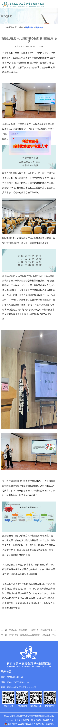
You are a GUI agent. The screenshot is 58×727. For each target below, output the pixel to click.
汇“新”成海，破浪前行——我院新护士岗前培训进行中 (32, 635)
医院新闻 (39, 27)
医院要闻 (29, 27)
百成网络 (50, 724)
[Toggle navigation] (53, 4)
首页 (21, 27)
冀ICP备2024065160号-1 (42, 720)
